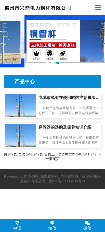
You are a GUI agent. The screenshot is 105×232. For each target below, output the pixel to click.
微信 (87, 228)
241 (86, 154)
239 (72, 154)
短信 (52, 228)
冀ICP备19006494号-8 (67, 181)
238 (65, 154)
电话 (17, 228)
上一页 (56, 154)
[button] (47, 63)
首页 (47, 154)
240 (79, 154)
